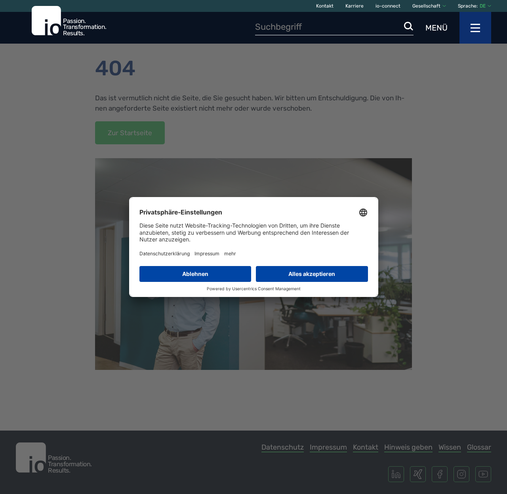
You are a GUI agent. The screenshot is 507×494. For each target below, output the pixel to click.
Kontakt (325, 6)
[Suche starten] (409, 27)
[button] (485, 6)
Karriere (354, 6)
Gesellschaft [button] (426, 6)
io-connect (387, 6)
